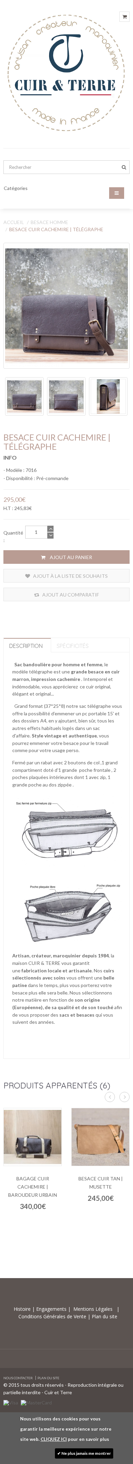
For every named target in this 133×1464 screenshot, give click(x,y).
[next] (121, 332)
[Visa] (10, 1402)
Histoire (23, 1309)
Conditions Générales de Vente (53, 1316)
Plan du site (103, 1316)
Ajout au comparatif (70, 595)
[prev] (11, 332)
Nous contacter (18, 1378)
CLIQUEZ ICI (54, 1439)
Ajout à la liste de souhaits (70, 576)
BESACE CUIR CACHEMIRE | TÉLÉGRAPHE (56, 229)
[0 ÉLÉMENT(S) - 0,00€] (124, 17)
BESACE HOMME (49, 222)
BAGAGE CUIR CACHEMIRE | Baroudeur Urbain (32, 1187)
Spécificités (73, 645)
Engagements (50, 1309)
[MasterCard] (36, 1402)
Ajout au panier (70, 557)
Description (26, 645)
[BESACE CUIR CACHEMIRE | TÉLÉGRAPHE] (66, 306)
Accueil (13, 222)
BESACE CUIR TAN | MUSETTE (100, 1183)
